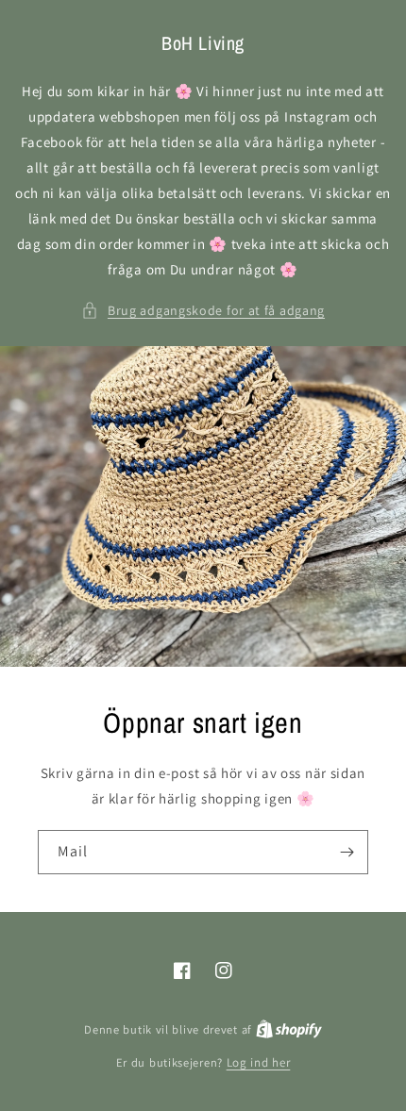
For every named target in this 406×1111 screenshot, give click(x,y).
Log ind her (259, 1062)
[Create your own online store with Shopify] (289, 1029)
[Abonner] (346, 852)
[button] (203, 311)
